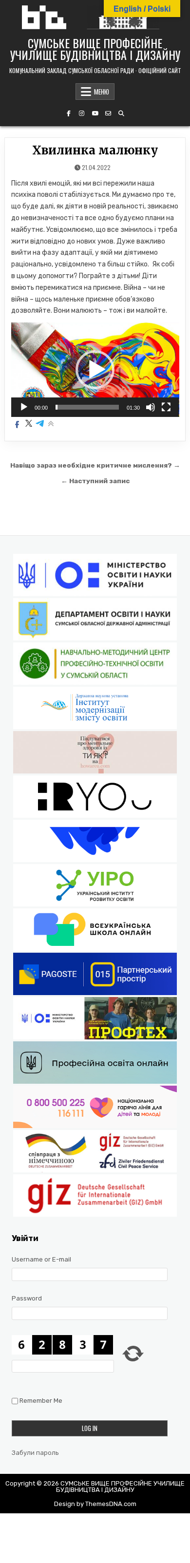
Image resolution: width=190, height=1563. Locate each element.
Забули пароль (35, 1453)
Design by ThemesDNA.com (95, 1503)
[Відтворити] (24, 407)
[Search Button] (121, 113)
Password (27, 1298)
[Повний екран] (166, 407)
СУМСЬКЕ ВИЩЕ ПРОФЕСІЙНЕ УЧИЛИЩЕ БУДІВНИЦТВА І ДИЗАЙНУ (95, 48)
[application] (95, 369)
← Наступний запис (95, 481)
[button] (95, 369)
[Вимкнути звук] (150, 407)
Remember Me (40, 1400)
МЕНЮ (101, 91)
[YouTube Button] (95, 113)
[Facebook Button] (68, 113)
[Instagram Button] (82, 113)
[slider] (87, 407)
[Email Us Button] (108, 113)
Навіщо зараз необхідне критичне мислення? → (95, 465)
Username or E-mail (41, 1259)
